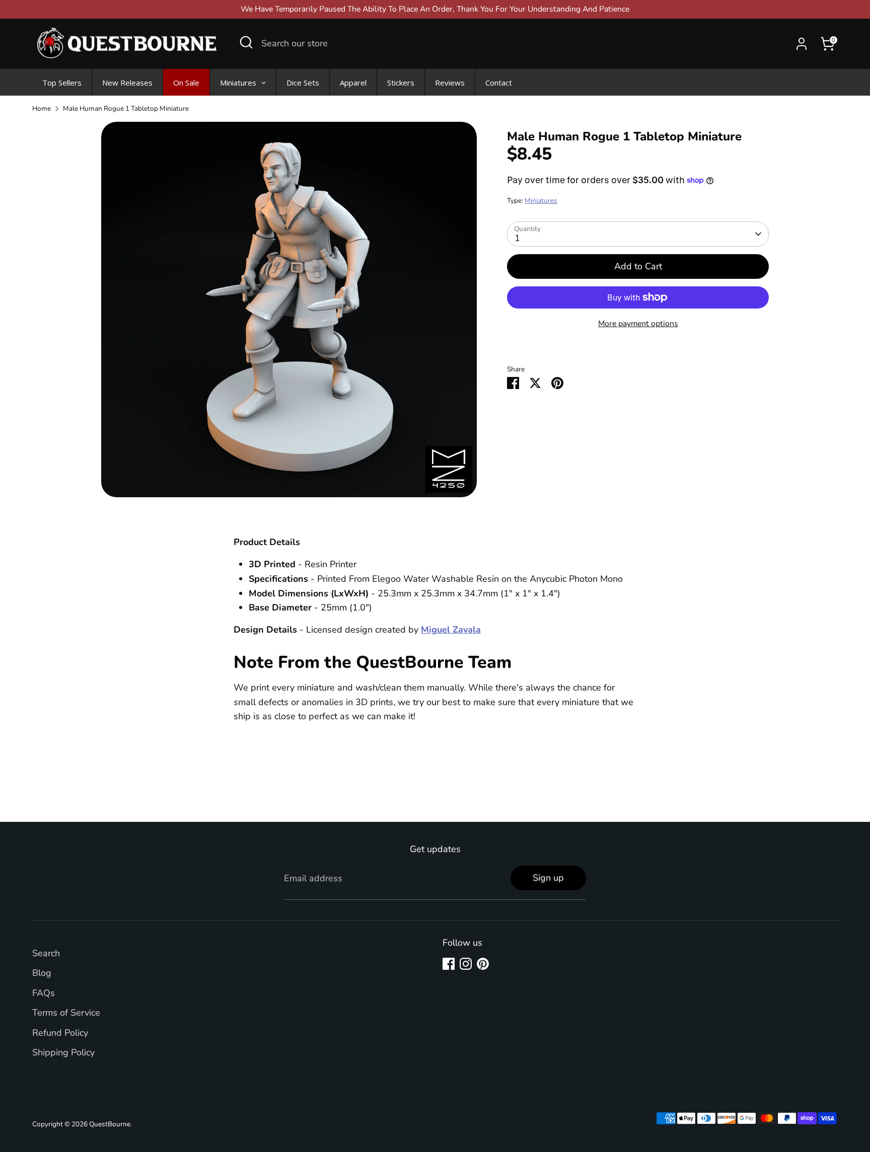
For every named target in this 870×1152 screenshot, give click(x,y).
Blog (41, 973)
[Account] (801, 44)
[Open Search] (246, 42)
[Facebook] (449, 964)
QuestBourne (109, 1124)
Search (46, 953)
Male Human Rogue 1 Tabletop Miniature (126, 108)
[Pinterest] (483, 964)
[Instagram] (466, 964)
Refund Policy (60, 1033)
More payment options (638, 323)
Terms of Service (66, 1013)
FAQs (43, 993)
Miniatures (541, 200)
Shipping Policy (63, 1052)
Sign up (548, 878)
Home (41, 108)
